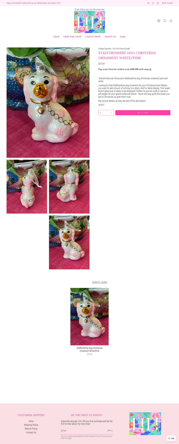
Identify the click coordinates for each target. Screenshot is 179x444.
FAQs (31, 421)
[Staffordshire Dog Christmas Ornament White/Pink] (89, 316)
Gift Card (167, 3)
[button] (56, 36)
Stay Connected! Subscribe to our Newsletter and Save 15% (33, 3)
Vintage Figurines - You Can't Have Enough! (114, 48)
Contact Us (31, 432)
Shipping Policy (31, 425)
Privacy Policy (100, 436)
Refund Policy (31, 428)
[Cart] (171, 21)
